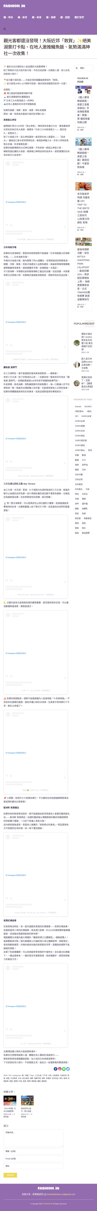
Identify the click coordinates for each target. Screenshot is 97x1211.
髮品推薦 (86, 533)
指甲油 (85, 465)
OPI (76, 416)
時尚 (77, 494)
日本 (19, 1078)
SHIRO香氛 (80, 445)
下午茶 (44, 1075)
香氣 (77, 528)
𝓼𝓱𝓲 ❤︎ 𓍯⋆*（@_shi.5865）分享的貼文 (35, 690)
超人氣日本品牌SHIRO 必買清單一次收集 (86, 363)
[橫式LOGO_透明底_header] (48, 1187)
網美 (11, 1081)
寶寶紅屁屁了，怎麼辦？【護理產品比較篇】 (87, 382)
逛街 (77, 513)
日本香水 (79, 489)
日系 (88, 489)
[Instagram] (60, 1069)
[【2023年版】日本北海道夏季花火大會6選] (10, 1100)
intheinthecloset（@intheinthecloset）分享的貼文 (35, 595)
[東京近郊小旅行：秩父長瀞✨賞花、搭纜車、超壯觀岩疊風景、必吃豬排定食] (27, 1100)
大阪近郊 (63, 1075)
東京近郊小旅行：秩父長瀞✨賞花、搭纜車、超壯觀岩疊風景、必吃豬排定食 (27, 1110)
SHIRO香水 (80, 450)
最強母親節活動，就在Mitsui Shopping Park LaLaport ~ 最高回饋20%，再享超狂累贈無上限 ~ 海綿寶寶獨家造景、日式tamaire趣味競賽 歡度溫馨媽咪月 (83, 274)
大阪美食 (55, 1075)
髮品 (77, 533)
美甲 (77, 504)
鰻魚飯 (44, 1081)
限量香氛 (87, 518)
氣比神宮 (25, 1078)
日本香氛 (79, 484)
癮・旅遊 (25, 1075)
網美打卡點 (18, 1081)
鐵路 (39, 1081)
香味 (77, 523)
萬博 (29, 1081)
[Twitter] (68, 1069)
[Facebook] (55, 1069)
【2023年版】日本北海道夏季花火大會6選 (10, 1110)
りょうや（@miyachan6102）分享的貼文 (35, 1044)
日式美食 (13, 1078)
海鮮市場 (37, 1078)
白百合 (85, 494)
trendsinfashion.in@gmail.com (61, 1194)
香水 (84, 528)
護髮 (77, 509)
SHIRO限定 (80, 436)
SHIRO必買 (80, 421)
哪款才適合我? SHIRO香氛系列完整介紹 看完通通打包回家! (87, 342)
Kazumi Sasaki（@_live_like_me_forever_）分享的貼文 (35, 913)
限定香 (78, 518)
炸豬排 (48, 1078)
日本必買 (79, 479)
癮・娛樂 (80, 130)
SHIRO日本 (80, 431)
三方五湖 (38, 1075)
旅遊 (7, 1078)
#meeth (78, 406)
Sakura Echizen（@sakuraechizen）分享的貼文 (36, 476)
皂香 (77, 499)
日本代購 (79, 474)
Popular (79, 323)
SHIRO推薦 (80, 426)
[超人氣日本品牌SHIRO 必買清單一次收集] (77, 363)
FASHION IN (48, 1204)
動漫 (84, 455)
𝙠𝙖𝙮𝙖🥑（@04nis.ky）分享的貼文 (35, 790)
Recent (90, 323)
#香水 (89, 411)
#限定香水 (79, 411)
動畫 (77, 460)
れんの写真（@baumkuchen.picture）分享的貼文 (35, 239)
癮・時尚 (80, 230)
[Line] (64, 1069)
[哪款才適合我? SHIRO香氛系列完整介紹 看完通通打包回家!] (77, 342)
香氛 (84, 523)
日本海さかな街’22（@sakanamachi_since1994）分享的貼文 (35, 359)
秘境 (65, 1078)
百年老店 (55, 1078)
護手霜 (85, 504)
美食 (24, 1081)
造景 (84, 513)
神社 (61, 1078)
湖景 (43, 1078)
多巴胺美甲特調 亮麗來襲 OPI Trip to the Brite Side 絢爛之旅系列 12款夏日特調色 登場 (83, 208)
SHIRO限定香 (81, 440)
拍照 (77, 465)
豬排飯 (33, 1081)
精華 (84, 499)
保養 (77, 455)
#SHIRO (88, 406)
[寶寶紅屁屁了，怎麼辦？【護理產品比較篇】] (77, 382)
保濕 (90, 450)
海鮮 (31, 1078)
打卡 (84, 460)
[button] (5, 29)
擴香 (77, 470)
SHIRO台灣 (86, 416)
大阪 (49, 1075)
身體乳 (85, 509)
